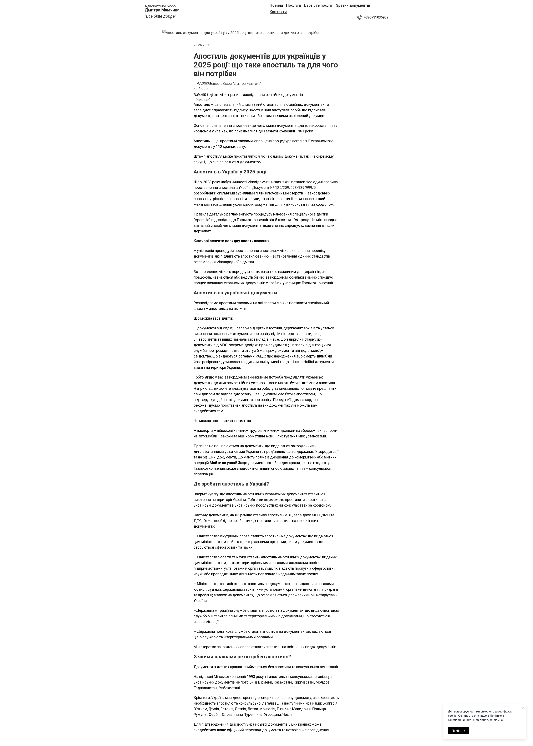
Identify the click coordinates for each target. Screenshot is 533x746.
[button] (372, 17)
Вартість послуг (318, 5)
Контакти (278, 12)
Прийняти (458, 730)
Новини (276, 5)
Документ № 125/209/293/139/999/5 (283, 187)
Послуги (293, 5)
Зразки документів (353, 5)
